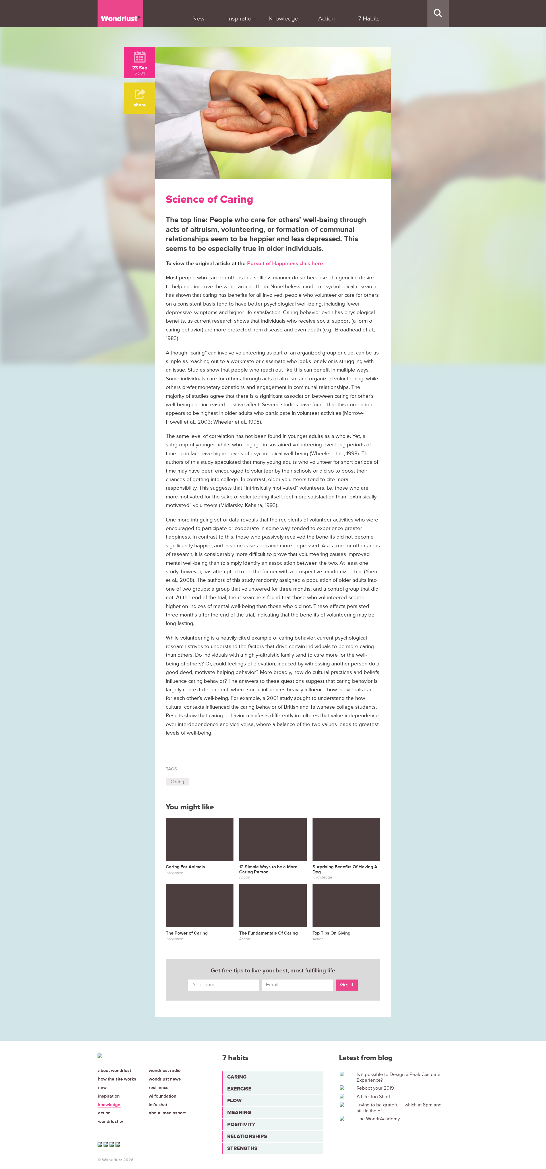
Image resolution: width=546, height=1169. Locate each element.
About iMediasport (167, 1113)
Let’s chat (158, 1105)
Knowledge (109, 1105)
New (102, 1087)
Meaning (239, 1112)
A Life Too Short (373, 1097)
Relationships (247, 1136)
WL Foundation (162, 1096)
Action (104, 1113)
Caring (177, 782)
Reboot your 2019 (375, 1088)
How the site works (117, 1079)
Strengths (242, 1148)
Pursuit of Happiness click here (285, 263)
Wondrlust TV (110, 1121)
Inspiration (109, 1096)
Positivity (241, 1124)
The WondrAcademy (378, 1119)
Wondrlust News (165, 1079)
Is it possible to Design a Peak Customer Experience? (399, 1077)
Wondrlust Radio (165, 1070)
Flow (234, 1100)
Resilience (159, 1087)
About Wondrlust (114, 1070)
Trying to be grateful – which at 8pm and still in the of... (399, 1108)
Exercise (239, 1089)
